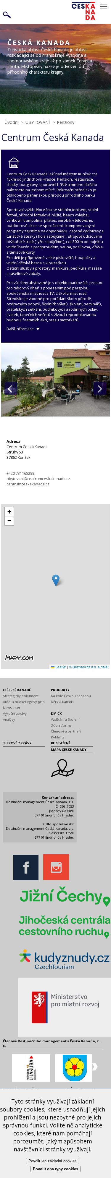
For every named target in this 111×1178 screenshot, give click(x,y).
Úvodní (11, 122)
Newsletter (11, 707)
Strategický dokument (20, 695)
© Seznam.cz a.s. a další (88, 666)
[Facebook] (27, 878)
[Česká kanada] (91, 11)
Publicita (58, 737)
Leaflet (60, 666)
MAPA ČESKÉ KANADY (68, 749)
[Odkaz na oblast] (63, 776)
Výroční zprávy (15, 713)
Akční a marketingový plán (24, 701)
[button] (55, 580)
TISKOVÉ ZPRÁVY (17, 743)
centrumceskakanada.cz (28, 484)
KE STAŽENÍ (60, 743)
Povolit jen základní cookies (52, 1161)
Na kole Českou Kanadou (71, 695)
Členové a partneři (66, 731)
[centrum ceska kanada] (55, 414)
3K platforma (61, 725)
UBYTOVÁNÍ (37, 122)
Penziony (65, 122)
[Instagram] (57, 878)
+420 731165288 (20, 473)
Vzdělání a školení (65, 719)
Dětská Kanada (62, 701)
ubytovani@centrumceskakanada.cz (38, 478)
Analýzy (9, 719)
